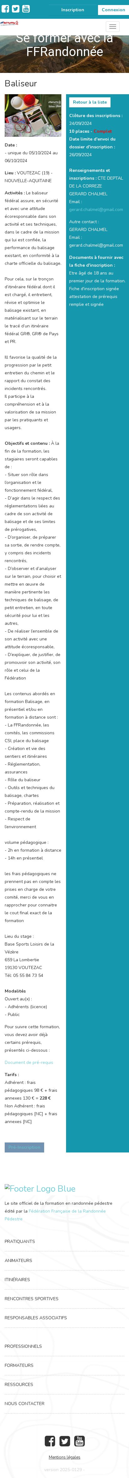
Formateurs (19, 1365)
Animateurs (18, 1261)
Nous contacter (24, 1404)
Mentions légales (64, 1457)
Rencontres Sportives (32, 1299)
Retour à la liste (90, 102)
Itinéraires (17, 1280)
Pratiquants (20, 1241)
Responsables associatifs (36, 1318)
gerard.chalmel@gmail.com (96, 210)
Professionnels (23, 1346)
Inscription (72, 10)
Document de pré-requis (29, 1062)
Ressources (19, 1385)
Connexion (113, 10)
